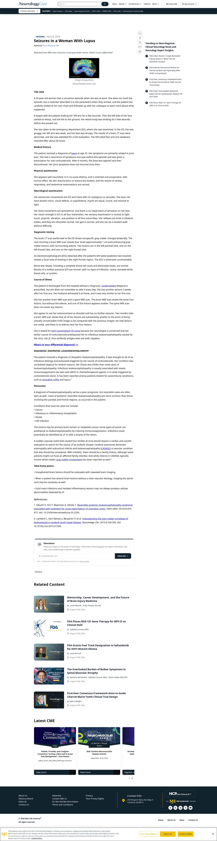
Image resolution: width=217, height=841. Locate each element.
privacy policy (84, 561)
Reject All (168, 834)
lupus (74, 153)
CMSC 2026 (96, 11)
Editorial (22, 801)
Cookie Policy (36, 838)
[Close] (213, 834)
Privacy (89, 795)
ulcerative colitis (50, 379)
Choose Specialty (28, 11)
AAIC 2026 (117, 11)
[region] (108, 834)
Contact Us (24, 804)
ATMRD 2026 (106, 11)
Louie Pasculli (75, 653)
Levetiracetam (108, 285)
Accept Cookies (185, 834)
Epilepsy (38, 572)
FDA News (68, 11)
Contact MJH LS (59, 798)
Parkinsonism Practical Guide (133, 11)
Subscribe (121, 556)
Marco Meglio (76, 701)
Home (160, 820)
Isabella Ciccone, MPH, (97, 677)
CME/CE (147, 4)
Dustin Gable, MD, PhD (117, 677)
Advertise (56, 795)
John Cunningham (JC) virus (65, 330)
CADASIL (105, 448)
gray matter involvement (69, 459)
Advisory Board (26, 798)
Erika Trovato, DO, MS (92, 605)
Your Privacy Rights (95, 798)
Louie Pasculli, (76, 605)
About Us (23, 795)
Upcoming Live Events (82, 11)
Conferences (134, 4)
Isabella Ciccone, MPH (79, 629)
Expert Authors (57, 11)
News (114, 4)
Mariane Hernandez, (78, 677)
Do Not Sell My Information (65, 801)
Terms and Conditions (62, 804)
